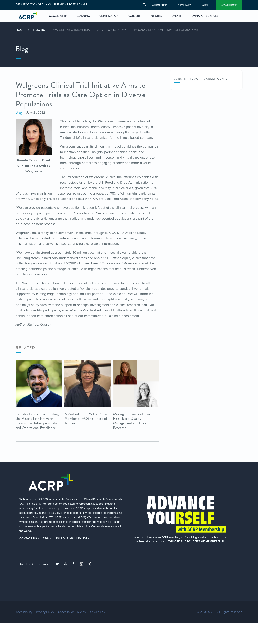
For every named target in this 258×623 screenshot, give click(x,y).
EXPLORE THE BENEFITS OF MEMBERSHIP (196, 541)
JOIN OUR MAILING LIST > (73, 538)
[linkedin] (57, 564)
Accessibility (24, 612)
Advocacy (184, 5)
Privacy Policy (45, 612)
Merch (206, 5)
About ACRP (159, 5)
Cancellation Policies (72, 612)
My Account (229, 5)
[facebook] (73, 564)
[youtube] (65, 564)
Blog (19, 112)
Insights (38, 30)
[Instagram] (81, 564)
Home (20, 30)
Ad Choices (97, 612)
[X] (89, 564)
